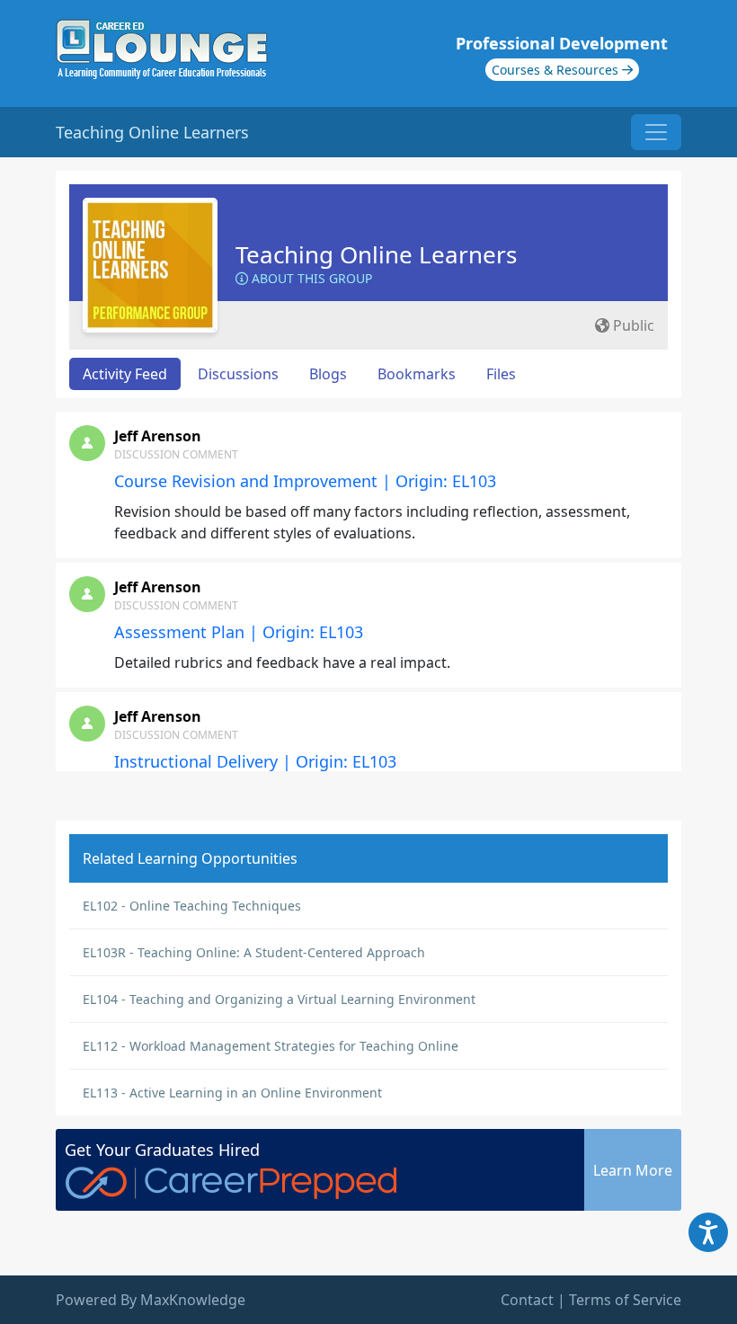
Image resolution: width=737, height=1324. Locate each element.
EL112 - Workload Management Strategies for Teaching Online (270, 1045)
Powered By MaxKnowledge (150, 1300)
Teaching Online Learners (376, 254)
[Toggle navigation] (656, 132)
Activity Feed (125, 374)
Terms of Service (625, 1300)
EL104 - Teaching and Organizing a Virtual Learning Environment (279, 999)
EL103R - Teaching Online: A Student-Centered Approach (254, 952)
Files (501, 374)
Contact (527, 1300)
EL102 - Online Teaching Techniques (192, 905)
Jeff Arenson (157, 436)
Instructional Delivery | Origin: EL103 (255, 761)
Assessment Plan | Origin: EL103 (238, 632)
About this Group (310, 278)
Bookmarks (416, 374)
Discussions (238, 374)
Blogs (328, 374)
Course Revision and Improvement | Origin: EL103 (305, 481)
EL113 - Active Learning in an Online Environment (232, 1092)
